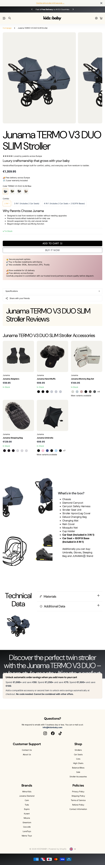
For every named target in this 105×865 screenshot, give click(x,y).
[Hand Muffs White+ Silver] (60, 391)
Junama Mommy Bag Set (82, 379)
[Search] (9, 18)
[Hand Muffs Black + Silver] (47, 391)
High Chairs (78, 763)
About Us (27, 754)
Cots (78, 759)
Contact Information (78, 809)
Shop (78, 744)
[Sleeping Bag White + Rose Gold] (17, 450)
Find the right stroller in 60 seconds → (50, 3)
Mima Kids (26, 791)
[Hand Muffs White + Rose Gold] (51, 391)
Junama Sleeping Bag (13, 438)
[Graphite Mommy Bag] (94, 391)
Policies (78, 785)
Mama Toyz (27, 835)
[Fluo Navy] (47, 450)
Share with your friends (20, 298)
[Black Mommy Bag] (86, 391)
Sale (78, 772)
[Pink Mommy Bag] (81, 391)
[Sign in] (96, 18)
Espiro (26, 809)
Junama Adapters (11, 379)
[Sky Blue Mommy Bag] (77, 391)
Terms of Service (78, 800)
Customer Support (27, 744)
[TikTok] (60, 733)
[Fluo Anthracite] (38, 450)
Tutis (27, 805)
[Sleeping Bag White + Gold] (22, 450)
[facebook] (53, 733)
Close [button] (101, 3)
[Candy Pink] (43, 450)
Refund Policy (78, 805)
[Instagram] (45, 733)
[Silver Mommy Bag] (90, 391)
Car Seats (78, 754)
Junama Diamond (26, 796)
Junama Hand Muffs (46, 379)
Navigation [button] (4, 18)
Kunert (27, 813)
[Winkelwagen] (101, 18)
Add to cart (51, 243)
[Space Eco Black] (60, 450)
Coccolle (27, 827)
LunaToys (27, 831)
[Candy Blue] (56, 450)
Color (17, 186)
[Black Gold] (51, 450)
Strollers (78, 750)
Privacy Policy (78, 791)
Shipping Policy (78, 796)
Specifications (11, 291)
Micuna (27, 818)
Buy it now (52, 250)
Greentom (27, 822)
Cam (27, 800)
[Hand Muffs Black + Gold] (38, 391)
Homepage (7, 28)
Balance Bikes (78, 768)
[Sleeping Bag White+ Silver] (26, 450)
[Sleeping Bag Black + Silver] (13, 450)
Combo (6, 198)
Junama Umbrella (45, 438)
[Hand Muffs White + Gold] (56, 391)
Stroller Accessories (78, 776)
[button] (97, 77)
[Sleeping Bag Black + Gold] (4, 450)
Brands (26, 785)
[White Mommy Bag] (73, 391)
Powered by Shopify (57, 849)
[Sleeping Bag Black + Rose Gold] (9, 450)
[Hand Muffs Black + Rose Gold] (43, 391)
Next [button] (70, 9)
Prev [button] (34, 9)
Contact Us (27, 750)
